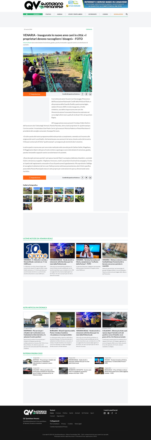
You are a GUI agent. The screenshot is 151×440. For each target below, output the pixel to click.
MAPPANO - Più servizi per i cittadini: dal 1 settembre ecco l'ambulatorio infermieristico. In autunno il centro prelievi (35, 334)
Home (52, 413)
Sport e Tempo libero (75, 14)
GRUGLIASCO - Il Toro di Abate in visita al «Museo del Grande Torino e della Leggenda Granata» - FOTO (116, 371)
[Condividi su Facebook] (82, 94)
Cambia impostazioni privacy (58, 426)
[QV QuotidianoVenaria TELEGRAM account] (116, 413)
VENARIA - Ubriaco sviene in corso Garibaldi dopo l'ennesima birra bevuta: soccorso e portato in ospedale (114, 263)
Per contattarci (54, 423)
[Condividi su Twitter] (86, 94)
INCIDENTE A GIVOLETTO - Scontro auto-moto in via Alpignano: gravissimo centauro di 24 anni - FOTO (80, 371)
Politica (48, 14)
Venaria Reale (27, 42)
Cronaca (36, 14)
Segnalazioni (118, 14)
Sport (92, 413)
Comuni (105, 14)
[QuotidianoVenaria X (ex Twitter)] (108, 413)
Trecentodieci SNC (75, 434)
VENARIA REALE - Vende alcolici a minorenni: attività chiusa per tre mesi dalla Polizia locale (62, 262)
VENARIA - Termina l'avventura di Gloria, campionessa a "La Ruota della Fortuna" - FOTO (88, 262)
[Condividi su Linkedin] (90, 94)
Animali (59, 14)
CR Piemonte (92, 14)
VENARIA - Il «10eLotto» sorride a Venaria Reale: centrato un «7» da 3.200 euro (35, 262)
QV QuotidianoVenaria (59, 434)
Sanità (71, 413)
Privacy (63, 423)
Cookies (70, 423)
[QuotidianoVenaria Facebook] (112, 413)
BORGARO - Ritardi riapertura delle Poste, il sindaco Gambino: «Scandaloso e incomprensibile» (62, 333)
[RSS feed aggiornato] (104, 413)
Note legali (78, 423)
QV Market (85, 413)
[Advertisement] (111, 42)
